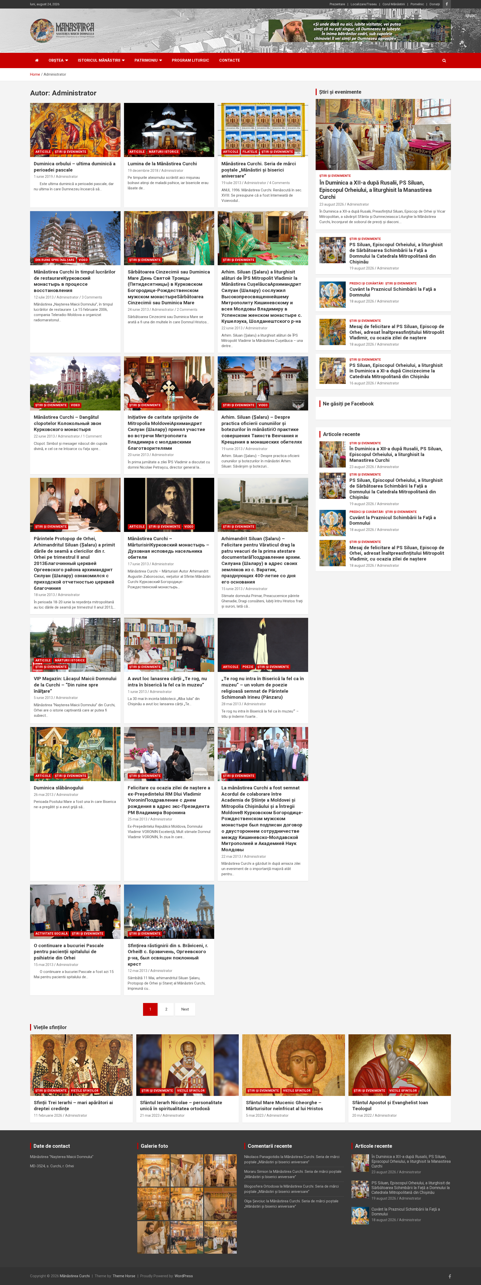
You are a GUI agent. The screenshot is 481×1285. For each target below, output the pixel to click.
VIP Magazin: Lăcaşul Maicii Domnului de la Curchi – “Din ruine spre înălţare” (75, 685)
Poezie (248, 667)
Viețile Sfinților (84, 1090)
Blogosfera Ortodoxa (261, 1186)
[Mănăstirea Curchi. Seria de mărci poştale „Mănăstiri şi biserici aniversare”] (262, 130)
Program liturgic (190, 60)
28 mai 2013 (231, 704)
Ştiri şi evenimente (70, 152)
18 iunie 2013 (44, 595)
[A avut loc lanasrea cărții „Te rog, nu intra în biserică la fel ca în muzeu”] (169, 645)
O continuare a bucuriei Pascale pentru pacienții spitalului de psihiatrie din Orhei (69, 952)
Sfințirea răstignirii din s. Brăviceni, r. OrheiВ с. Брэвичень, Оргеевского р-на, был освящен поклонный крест (168, 955)
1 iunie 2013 (137, 692)
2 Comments (187, 310)
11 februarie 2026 (48, 1115)
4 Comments (279, 183)
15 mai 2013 (43, 965)
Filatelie (250, 152)
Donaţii (435, 4)
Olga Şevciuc (254, 1201)
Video (83, 260)
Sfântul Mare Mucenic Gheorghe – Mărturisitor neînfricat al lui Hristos (284, 1106)
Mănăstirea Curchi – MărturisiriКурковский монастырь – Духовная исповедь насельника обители (168, 548)
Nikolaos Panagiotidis (262, 1157)
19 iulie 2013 (231, 183)
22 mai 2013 (231, 856)
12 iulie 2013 (44, 297)
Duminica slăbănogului (58, 788)
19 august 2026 (361, 268)
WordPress (184, 1276)
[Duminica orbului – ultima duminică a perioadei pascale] (75, 130)
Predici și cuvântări (366, 283)
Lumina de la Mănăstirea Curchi (162, 164)
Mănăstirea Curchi (75, 1276)
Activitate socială (51, 933)
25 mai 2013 (137, 819)
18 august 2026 (361, 301)
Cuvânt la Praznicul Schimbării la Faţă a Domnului (392, 292)
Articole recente (341, 434)
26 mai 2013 (43, 795)
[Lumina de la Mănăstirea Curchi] (169, 130)
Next (185, 1009)
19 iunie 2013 (232, 449)
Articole (43, 152)
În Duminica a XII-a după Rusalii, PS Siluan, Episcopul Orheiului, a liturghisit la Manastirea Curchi (375, 190)
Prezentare (337, 4)
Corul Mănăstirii (394, 4)
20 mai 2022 (362, 1115)
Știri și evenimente (340, 92)
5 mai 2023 (255, 1115)
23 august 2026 (331, 204)
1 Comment (92, 436)
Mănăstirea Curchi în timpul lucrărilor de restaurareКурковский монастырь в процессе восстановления (74, 281)
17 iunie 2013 (138, 564)
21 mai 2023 (150, 1115)
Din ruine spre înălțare (54, 260)
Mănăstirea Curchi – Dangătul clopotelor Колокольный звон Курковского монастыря (67, 423)
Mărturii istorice (164, 152)
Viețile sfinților (50, 1027)
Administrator (67, 177)
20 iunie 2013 (138, 455)
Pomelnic (417, 4)
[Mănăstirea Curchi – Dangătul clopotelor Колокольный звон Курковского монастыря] (75, 383)
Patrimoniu (146, 60)
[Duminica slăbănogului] (75, 754)
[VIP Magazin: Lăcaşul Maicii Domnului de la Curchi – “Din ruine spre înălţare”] (75, 645)
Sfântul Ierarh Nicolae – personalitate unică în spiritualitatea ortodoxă (181, 1106)
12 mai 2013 (137, 971)
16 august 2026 (361, 383)
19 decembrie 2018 (143, 171)
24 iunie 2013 (138, 310)
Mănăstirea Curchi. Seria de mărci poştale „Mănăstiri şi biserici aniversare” (258, 170)
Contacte (229, 60)
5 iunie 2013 (43, 698)
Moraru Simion (256, 1171)
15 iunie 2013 (232, 589)
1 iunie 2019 (43, 177)
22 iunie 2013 (232, 328)
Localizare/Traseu (364, 4)
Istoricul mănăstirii (99, 60)
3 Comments (92, 297)
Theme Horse (124, 1276)
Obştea (56, 60)
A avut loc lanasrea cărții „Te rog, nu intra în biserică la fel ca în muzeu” (167, 682)
